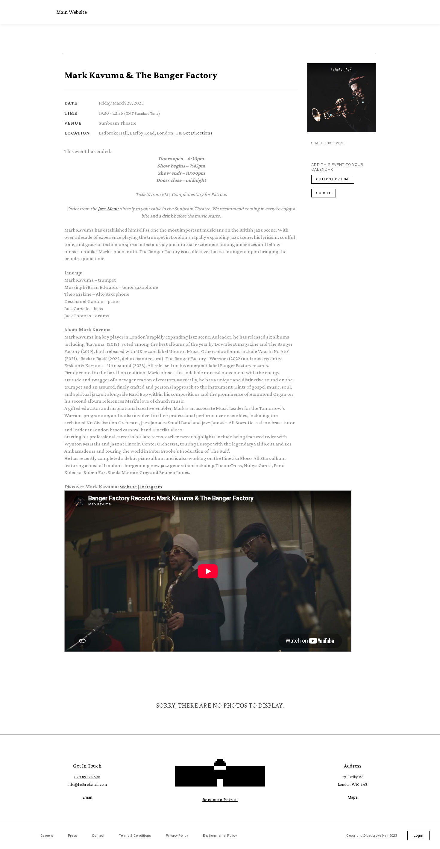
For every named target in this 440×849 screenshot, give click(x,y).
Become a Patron (220, 799)
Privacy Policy (177, 835)
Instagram (151, 487)
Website (128, 487)
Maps (353, 797)
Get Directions (198, 133)
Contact (98, 835)
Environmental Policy (220, 835)
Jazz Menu (108, 209)
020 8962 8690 (87, 776)
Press (72, 835)
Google (323, 193)
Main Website (71, 12)
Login (418, 835)
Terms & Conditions (135, 835)
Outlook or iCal (332, 179)
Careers (46, 835)
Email (87, 797)
